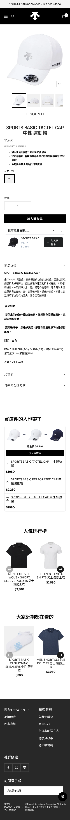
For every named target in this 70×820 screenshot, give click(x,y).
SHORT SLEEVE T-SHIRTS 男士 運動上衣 (51, 575)
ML (9, 178)
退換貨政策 (46, 738)
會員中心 (44, 724)
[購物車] (64, 16)
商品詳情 (10, 265)
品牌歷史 (10, 717)
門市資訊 (10, 724)
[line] (62, 796)
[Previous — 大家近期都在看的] (9, 655)
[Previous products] (54, 230)
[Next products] (62, 230)
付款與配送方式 (15, 385)
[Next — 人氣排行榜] (60, 569)
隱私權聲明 (46, 745)
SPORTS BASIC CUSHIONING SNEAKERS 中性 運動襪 (19, 665)
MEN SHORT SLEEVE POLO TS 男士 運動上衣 (51, 663)
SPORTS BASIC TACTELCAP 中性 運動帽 (31, 238)
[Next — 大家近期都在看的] (60, 655)
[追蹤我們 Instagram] (16, 767)
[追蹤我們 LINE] (24, 767)
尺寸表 (8, 374)
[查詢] (12, 16)
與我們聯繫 (46, 717)
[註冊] (57, 790)
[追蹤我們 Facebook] (8, 767)
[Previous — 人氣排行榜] (9, 569)
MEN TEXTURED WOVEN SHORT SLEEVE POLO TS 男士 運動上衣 (19, 579)
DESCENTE (35, 114)
